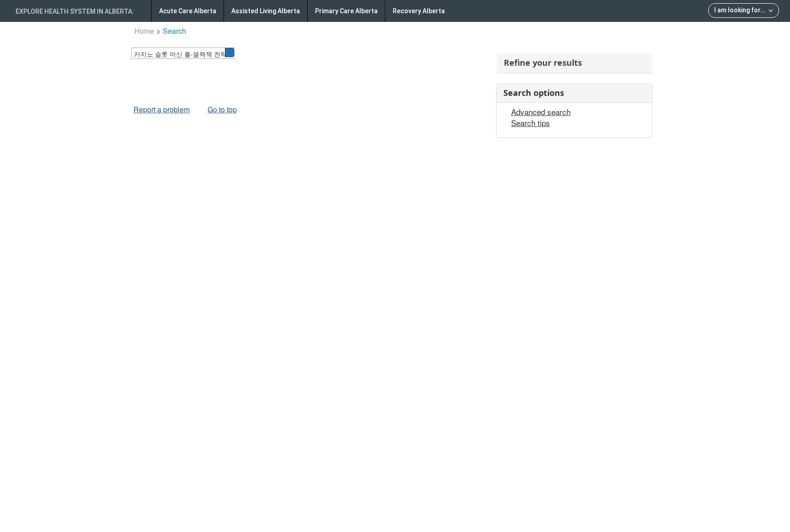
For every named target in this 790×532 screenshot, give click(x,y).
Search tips (530, 122)
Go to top (222, 109)
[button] (229, 52)
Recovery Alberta (419, 11)
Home (144, 31)
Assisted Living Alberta (265, 11)
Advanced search (541, 111)
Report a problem (161, 109)
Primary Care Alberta (346, 11)
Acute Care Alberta (187, 11)
